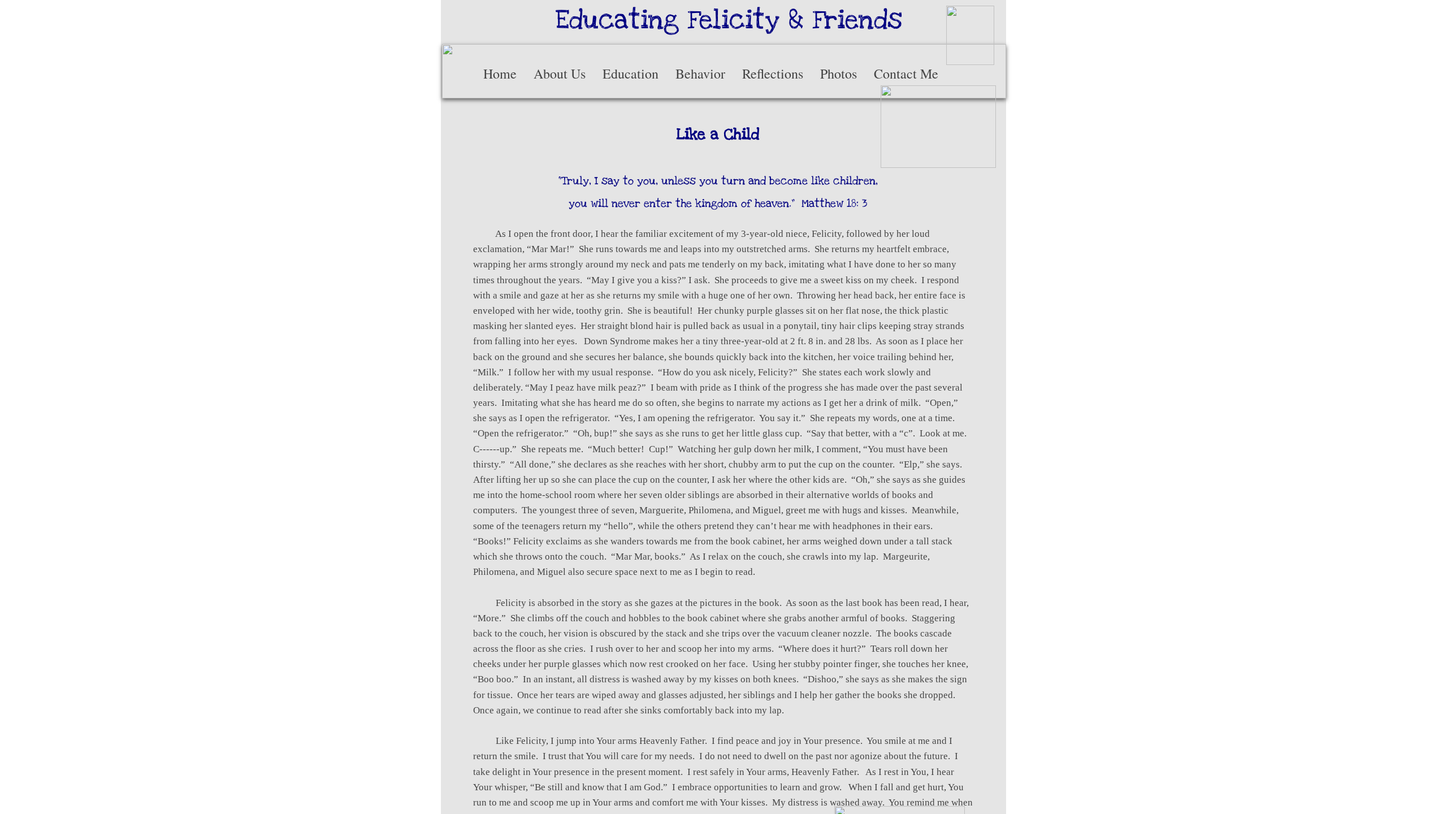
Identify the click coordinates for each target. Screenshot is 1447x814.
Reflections (772, 74)
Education (630, 74)
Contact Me (906, 74)
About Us (560, 74)
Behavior (700, 74)
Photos (838, 74)
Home (500, 74)
